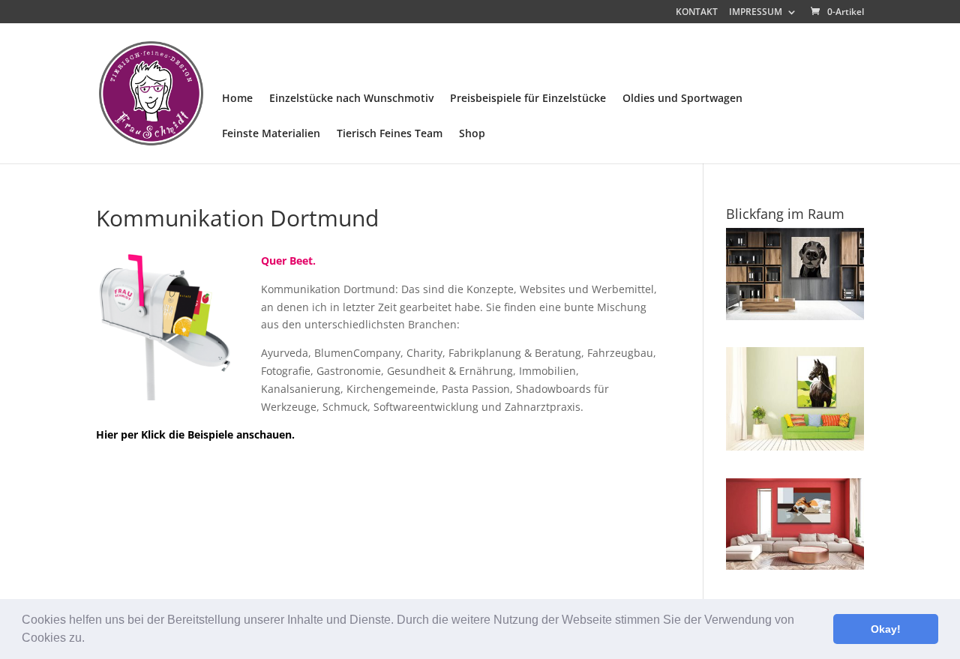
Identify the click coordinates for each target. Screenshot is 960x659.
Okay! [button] (886, 629)
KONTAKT (697, 12)
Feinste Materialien (271, 134)
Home (237, 99)
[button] (90, 639)
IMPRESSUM (755, 12)
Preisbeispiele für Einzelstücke (528, 99)
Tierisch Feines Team (389, 134)
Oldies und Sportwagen (682, 99)
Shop (472, 134)
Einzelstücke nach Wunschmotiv (351, 99)
